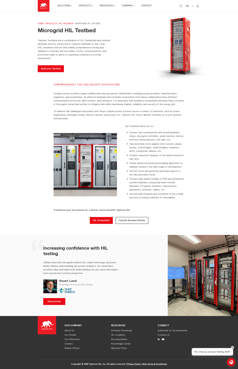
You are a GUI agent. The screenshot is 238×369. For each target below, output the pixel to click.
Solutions (63, 6)
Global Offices (72, 348)
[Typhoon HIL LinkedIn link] (159, 339)
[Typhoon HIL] (43, 6)
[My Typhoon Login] (197, 6)
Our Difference (72, 340)
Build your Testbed (51, 69)
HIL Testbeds (66, 24)
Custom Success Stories (132, 221)
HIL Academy (118, 335)
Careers (68, 344)
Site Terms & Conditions (155, 364)
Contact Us (164, 335)
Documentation (119, 340)
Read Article (54, 302)
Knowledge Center (121, 344)
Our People (70, 335)
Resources (106, 6)
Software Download (121, 331)
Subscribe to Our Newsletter (172, 331)
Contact (146, 6)
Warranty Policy (119, 348)
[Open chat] (231, 362)
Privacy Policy (134, 364)
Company (127, 6)
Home (41, 24)
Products (85, 6)
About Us (69, 331)
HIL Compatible (101, 221)
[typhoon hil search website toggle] (180, 6)
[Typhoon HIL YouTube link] (163, 339)
